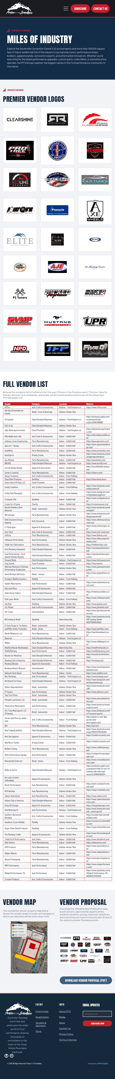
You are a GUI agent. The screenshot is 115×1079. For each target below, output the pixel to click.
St (37, 1031)
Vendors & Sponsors (41, 1024)
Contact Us (65, 1028)
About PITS (65, 1011)
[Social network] (11, 1056)
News (62, 1022)
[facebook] (6, 1056)
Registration (42, 1017)
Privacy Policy (66, 1034)
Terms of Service (68, 1039)
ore (39, 1031)
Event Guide (42, 1011)
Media (62, 1017)
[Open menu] (66, 8)
